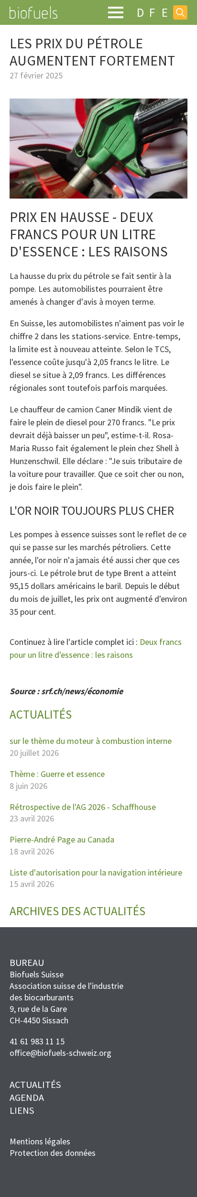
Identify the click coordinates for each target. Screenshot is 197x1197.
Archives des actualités (77, 911)
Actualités (35, 1084)
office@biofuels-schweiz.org (60, 1052)
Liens (22, 1110)
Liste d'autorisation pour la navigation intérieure (96, 872)
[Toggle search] (180, 12)
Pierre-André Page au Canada (62, 839)
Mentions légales (40, 1141)
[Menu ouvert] (115, 12)
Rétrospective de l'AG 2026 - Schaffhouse (83, 807)
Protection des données (53, 1152)
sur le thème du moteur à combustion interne (91, 741)
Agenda (27, 1097)
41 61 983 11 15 (37, 1041)
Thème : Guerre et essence (57, 774)
